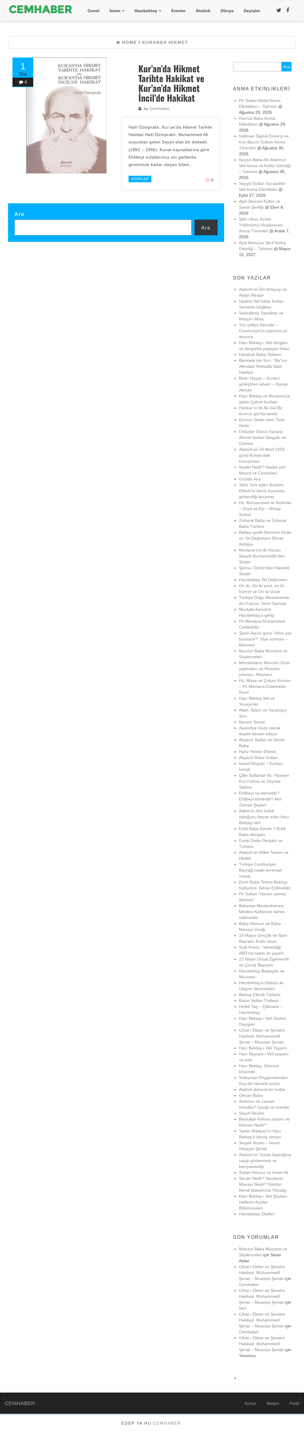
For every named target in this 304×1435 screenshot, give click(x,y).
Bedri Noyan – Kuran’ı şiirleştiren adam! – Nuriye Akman (263, 384)
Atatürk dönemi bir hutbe (262, 1089)
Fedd (294, 1403)
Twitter (28, 172)
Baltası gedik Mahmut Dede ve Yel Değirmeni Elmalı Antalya (265, 538)
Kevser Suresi (252, 722)
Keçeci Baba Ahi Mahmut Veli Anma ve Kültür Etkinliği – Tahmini (265, 165)
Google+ (74, 172)
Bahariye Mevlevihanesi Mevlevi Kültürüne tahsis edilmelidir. (262, 911)
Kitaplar (140, 179)
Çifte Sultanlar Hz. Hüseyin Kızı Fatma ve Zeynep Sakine (264, 781)
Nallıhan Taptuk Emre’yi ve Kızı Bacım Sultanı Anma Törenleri (264, 142)
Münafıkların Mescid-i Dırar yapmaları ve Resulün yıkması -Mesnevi (264, 668)
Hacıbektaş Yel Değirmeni (263, 579)
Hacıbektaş (146, 10)
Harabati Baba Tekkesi (260, 354)
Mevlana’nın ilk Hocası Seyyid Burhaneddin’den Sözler (262, 556)
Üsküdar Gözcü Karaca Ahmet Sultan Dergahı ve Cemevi (263, 437)
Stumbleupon (102, 172)
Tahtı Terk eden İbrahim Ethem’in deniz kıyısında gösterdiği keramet (262, 490)
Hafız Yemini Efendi (257, 751)
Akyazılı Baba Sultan (258, 757)
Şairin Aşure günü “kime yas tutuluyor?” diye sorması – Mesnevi (265, 639)
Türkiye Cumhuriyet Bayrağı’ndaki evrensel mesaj (260, 870)
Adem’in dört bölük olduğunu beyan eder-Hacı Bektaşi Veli (264, 816)
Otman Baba (251, 1095)
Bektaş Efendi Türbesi (259, 994)
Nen (243, 1308)
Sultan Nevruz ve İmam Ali (263, 1172)
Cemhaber (160, 108)
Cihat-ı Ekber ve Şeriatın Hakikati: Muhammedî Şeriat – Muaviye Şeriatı (262, 1036)
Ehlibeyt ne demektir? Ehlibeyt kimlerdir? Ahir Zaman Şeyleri (260, 799)
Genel (93, 10)
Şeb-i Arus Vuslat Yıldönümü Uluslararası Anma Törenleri (261, 225)
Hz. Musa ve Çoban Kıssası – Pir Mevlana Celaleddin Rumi (265, 686)
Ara (19, 214)
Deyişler (252, 10)
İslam (115, 10)
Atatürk (203, 10)
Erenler (178, 10)
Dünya (227, 10)
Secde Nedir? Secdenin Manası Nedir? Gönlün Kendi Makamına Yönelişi (262, 1184)
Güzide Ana (250, 479)
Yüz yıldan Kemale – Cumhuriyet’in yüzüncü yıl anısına (263, 330)
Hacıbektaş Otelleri (257, 1214)
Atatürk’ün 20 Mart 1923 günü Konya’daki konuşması (261, 455)
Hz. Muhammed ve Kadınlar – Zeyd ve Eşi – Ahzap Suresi (265, 508)
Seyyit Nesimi (251, 1113)
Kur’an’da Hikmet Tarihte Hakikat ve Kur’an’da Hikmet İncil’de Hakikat (171, 83)
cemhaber (167, 1423)
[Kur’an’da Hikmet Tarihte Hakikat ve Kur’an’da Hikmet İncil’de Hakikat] (70, 115)
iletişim (273, 1403)
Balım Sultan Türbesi (258, 1000)
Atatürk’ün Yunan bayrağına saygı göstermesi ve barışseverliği (265, 1160)
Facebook (49, 172)
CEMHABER (20, 1403)
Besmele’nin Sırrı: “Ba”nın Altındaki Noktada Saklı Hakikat (263, 366)
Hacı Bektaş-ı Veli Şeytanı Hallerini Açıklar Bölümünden (263, 1202)
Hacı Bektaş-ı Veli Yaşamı (263, 1048)
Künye (250, 1403)
